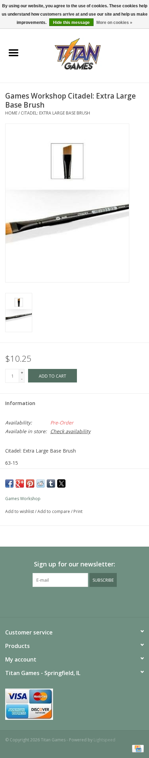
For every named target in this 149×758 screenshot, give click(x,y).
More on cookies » (114, 22)
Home (11, 113)
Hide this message (71, 22)
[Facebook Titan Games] (62, 601)
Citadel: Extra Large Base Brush (55, 113)
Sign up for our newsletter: (74, 564)
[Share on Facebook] (9, 483)
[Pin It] (30, 483)
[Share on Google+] (20, 483)
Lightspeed (104, 740)
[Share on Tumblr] (51, 483)
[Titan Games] (88, 53)
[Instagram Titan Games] (87, 601)
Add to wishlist (20, 511)
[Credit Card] (137, 748)
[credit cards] (74, 704)
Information (20, 403)
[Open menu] (13, 52)
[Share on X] (61, 483)
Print (77, 511)
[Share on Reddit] (40, 483)
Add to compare (54, 511)
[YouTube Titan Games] (74, 601)
